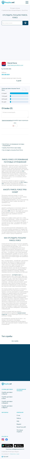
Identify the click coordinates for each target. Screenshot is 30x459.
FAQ (18, 421)
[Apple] (16, 126)
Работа (19, 418)
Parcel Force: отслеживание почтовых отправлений (13, 144)
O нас (18, 415)
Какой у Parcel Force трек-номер (11, 148)
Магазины (5, 412)
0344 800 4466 (7, 69)
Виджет (19, 424)
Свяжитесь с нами (14, 454)
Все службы (15, 341)
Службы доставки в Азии (7, 397)
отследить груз (16, 275)
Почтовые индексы (20, 430)
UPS (3, 183)
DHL (22, 182)
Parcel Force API (21, 427)
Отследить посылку (15, 8)
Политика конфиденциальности (15, 449)
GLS (23, 171)
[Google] (13, 126)
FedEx (25, 182)
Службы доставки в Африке (7, 406)
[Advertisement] (15, 43)
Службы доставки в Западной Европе (11, 10)
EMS (9, 211)
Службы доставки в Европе (7, 393)
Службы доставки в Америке (7, 402)
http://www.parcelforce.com (15, 65)
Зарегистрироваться (7, 120)
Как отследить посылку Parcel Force (12, 150)
